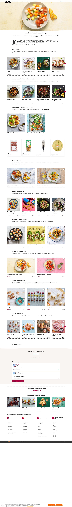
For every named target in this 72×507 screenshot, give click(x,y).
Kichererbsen (14, 52)
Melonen (34, 253)
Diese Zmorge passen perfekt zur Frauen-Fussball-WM (26, 44)
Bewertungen (34, 357)
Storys (20, 414)
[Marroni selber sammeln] (13, 404)
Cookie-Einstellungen (40, 433)
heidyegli (17, 372)
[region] (36, 505)
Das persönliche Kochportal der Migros (12, 414)
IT (64, 441)
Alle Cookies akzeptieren (59, 505)
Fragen (39, 357)
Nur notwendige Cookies (51, 505)
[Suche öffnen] (59, 1)
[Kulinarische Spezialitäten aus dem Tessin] (28, 404)
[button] (14, 365)
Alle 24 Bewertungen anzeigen (18, 381)
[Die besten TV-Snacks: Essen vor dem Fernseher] (58, 404)
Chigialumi (17, 364)
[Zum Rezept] (13, 66)
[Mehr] (58, 369)
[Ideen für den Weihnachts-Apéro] (43, 404)
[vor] (65, 63)
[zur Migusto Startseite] (8, 1)
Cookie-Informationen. (30, 506)
